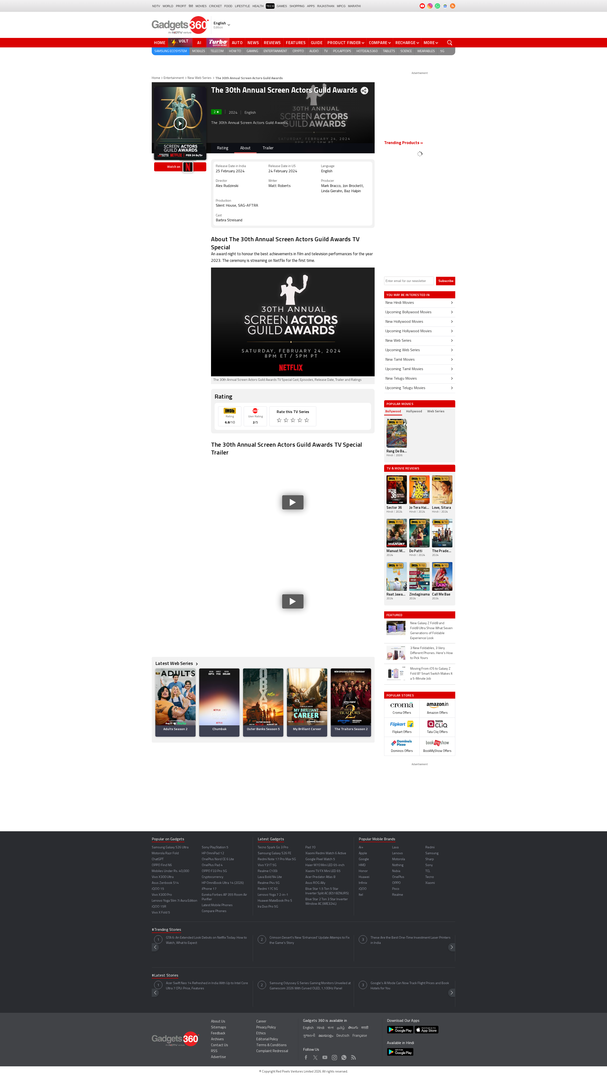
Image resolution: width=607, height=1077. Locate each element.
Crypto (298, 51)
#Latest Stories (165, 975)
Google (364, 859)
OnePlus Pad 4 (212, 865)
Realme (397, 895)
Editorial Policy (267, 1039)
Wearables (426, 51)
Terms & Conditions (271, 1045)
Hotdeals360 (367, 51)
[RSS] (452, 6)
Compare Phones (214, 911)
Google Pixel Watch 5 (320, 859)
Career (261, 1021)
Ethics (261, 1033)
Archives (217, 1039)
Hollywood (414, 411)
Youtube (325, 1057)
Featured (394, 615)
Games (282, 6)
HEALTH (258, 6)
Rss (353, 1057)
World (168, 6)
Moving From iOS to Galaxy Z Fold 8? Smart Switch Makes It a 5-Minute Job (431, 674)
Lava (395, 847)
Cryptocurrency (212, 877)
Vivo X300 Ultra (163, 877)
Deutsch (342, 1036)
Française (360, 1036)
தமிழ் (341, 1028)
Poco (395, 889)
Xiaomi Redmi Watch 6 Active (325, 853)
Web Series (435, 411)
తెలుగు (353, 1028)
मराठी (364, 1028)
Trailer (267, 148)
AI (199, 43)
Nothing (397, 865)
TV (326, 51)
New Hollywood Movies (404, 322)
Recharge (405, 43)
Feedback (218, 1033)
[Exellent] (293, 420)
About (245, 148)
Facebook (306, 1057)
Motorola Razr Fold (165, 853)
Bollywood (393, 411)
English (308, 1028)
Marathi (354, 6)
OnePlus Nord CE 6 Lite (218, 859)
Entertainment (275, 51)
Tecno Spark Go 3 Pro (273, 847)
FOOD (228, 6)
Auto (237, 43)
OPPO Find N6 (162, 865)
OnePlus (398, 877)
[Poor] (279, 420)
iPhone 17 (209, 889)
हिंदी (191, 6)
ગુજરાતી (309, 1036)
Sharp (429, 859)
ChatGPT (158, 859)
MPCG (341, 6)
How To (235, 51)
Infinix (363, 883)
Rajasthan (325, 6)
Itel (361, 895)
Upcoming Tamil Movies (404, 369)
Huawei (364, 877)
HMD (362, 865)
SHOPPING (297, 6)
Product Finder (344, 43)
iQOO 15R (159, 907)
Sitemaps (218, 1027)
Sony (429, 865)
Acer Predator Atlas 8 (320, 877)
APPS (311, 6)
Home (160, 43)
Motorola (398, 859)
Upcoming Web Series (402, 350)
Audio (314, 51)
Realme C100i (267, 871)
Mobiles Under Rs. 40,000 (170, 871)
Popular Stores (400, 695)
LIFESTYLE (242, 6)
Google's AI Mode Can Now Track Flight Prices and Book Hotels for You (410, 986)
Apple (363, 853)
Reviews (272, 43)
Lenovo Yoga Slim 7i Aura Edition (174, 901)
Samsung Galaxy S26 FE (274, 853)
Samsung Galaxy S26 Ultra (170, 847)
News (253, 43)
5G (442, 51)
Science (406, 51)
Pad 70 (310, 847)
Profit (181, 6)
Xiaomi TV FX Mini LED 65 (322, 871)
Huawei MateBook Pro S (275, 901)
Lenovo (397, 853)
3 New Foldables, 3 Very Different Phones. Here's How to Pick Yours (431, 653)
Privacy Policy (266, 1027)
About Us (218, 1021)
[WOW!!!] (307, 420)
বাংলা (331, 1028)
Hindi (320, 1028)
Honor (363, 871)
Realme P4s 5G (269, 883)
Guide (317, 43)
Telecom (217, 51)
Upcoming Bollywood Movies (408, 312)
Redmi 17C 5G (268, 889)
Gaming (252, 51)
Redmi (430, 847)
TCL (427, 871)
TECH (270, 6)
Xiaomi (430, 883)
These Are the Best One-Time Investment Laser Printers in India (411, 940)
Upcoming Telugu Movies (405, 388)
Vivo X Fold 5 (161, 912)
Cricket (215, 6)
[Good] (286, 420)
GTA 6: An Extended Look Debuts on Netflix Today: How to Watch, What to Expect (206, 940)
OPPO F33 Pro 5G (214, 871)
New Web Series (200, 78)
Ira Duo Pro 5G (268, 907)
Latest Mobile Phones (217, 905)
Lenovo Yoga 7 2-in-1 (273, 895)
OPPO (396, 883)
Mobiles (198, 51)
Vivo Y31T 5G (267, 865)
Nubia (396, 871)
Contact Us (219, 1045)
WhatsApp (344, 1057)
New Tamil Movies (400, 360)
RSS (214, 1051)
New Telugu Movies (401, 379)
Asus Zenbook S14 (165, 883)
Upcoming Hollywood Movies (408, 331)
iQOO (363, 889)
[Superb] (300, 420)
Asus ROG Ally (315, 883)
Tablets (389, 51)
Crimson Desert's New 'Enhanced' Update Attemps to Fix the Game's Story (309, 940)
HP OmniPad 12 (213, 853)
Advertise (218, 1057)
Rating (222, 148)
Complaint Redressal (272, 1051)
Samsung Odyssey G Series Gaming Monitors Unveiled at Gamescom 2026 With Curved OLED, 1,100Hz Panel (310, 986)
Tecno (429, 877)
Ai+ (361, 847)
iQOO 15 (158, 889)
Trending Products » (403, 143)
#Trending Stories (166, 930)
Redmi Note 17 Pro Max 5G (277, 859)
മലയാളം (325, 1036)
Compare (378, 43)
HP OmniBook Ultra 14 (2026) (223, 883)
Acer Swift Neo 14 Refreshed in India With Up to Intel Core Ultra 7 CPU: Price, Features (207, 986)
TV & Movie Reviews (402, 468)
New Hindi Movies (399, 303)
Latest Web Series (174, 663)
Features (296, 43)
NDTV (156, 6)
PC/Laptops (342, 51)
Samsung (431, 853)
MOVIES (201, 6)
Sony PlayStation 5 (215, 847)
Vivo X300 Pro (162, 895)
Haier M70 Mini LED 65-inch (325, 865)
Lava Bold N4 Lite (270, 877)
